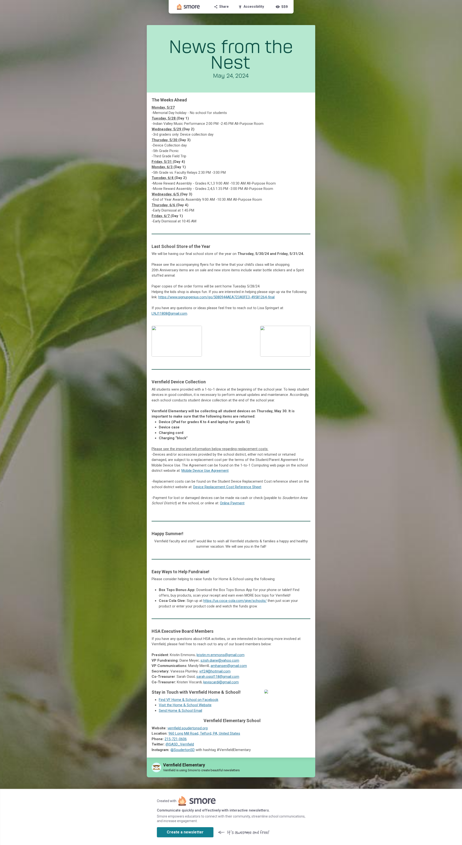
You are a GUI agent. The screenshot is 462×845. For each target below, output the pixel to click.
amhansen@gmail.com (229, 666)
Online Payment (232, 503)
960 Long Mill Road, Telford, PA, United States (204, 733)
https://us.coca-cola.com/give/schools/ (235, 601)
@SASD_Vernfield (180, 744)
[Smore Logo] (188, 7)
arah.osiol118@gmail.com (218, 676)
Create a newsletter (185, 832)
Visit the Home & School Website (185, 705)
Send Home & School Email (180, 710)
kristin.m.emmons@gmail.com (220, 655)
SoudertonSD (182, 750)
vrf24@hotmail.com (215, 671)
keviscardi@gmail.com (221, 682)
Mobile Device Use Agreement (205, 470)
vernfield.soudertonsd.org (187, 728)
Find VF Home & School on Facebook (188, 700)
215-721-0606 (176, 739)
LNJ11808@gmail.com (169, 313)
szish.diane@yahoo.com (219, 660)
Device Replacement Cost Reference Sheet (227, 487)
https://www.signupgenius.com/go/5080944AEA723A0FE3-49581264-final (216, 297)
